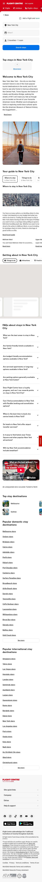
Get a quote (29, 3)
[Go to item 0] (20, 163)
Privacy (11, 863)
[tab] (10, 179)
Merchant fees (22, 855)
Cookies (5, 863)
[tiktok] (15, 816)
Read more (8, 114)
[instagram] (10, 816)
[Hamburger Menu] (3, 3)
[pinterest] (32, 816)
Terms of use (34, 863)
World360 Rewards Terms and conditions (17, 867)
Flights (7, 8)
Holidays (19, 8)
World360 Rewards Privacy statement (16, 870)
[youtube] (26, 816)
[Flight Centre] (14, 3)
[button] (21, 640)
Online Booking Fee (21, 852)
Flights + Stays (32, 8)
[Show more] (17, 64)
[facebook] (5, 816)
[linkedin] (21, 816)
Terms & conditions (22, 863)
